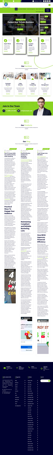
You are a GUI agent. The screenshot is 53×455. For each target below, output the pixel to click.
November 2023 (30, 449)
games (16, 384)
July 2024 (29, 433)
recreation (17, 397)
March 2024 (30, 441)
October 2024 (30, 426)
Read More (6, 51)
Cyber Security (20, 84)
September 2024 (31, 428)
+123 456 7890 (17, 1)
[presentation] (5, 25)
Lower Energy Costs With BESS (42, 153)
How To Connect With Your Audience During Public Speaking (10, 154)
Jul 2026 (30, 148)
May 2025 (29, 412)
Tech (16, 403)
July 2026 (29, 382)
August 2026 (30, 380)
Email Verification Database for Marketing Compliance (25, 155)
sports (16, 401)
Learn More (31, 29)
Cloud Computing (33, 84)
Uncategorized (18, 405)
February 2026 (30, 393)
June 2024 (29, 435)
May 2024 (29, 437)
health (16, 386)
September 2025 (31, 403)
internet (16, 391)
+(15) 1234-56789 (7, 393)
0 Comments (7, 151)
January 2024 (30, 445)
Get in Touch (47, 10)
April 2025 (29, 414)
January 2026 (30, 395)
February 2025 (30, 418)
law (15, 393)
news (16, 395)
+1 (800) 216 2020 (11, 111)
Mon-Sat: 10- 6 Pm (46, 370)
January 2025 (30, 420)
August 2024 (30, 430)
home (16, 388)
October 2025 (30, 401)
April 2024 (29, 439)
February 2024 (30, 443)
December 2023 (30, 447)
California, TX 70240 (38, 1)
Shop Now (43, 21)
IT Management (45, 84)
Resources (17, 399)
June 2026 (29, 384)
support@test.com (7, 392)
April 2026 (29, 388)
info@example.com (8, 1)
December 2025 (30, 397)
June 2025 (29, 409)
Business (16, 382)
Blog (16, 380)
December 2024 (30, 422)
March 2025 (30, 416)
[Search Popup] (49, 5)
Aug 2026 (13, 148)
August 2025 (30, 405)
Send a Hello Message (40, 11)
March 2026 (30, 391)
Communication (7, 199)
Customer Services (8, 84)
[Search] (49, 381)
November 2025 (30, 399)
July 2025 (29, 407)
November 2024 (30, 424)
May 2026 (29, 386)
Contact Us (21, 369)
